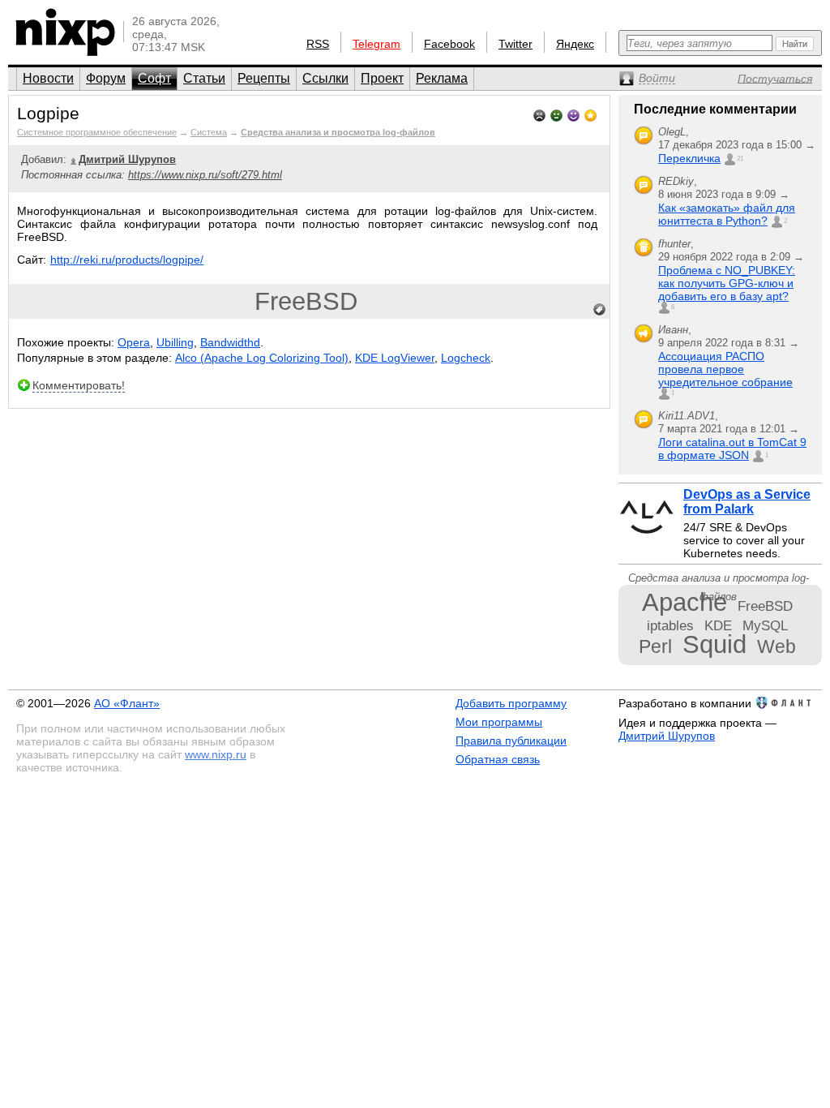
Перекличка (689, 158)
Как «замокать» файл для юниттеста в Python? (726, 214)
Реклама (442, 78)
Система (208, 132)
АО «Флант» (127, 703)
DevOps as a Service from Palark (747, 501)
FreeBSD (306, 301)
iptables (670, 625)
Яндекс (575, 43)
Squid (714, 644)
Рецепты (263, 78)
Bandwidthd (230, 342)
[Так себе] (556, 114)
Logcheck (465, 357)
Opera (134, 342)
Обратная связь (498, 759)
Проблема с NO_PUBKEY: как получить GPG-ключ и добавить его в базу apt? (726, 283)
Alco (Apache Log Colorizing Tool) (262, 357)
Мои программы (499, 721)
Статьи (204, 78)
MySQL (765, 625)
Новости (48, 78)
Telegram (376, 43)
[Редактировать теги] (599, 309)
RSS (317, 43)
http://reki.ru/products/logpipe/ (126, 259)
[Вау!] (590, 114)
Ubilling (175, 342)
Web (776, 646)
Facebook (449, 43)
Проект (382, 78)
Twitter (515, 43)
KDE (718, 625)
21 (740, 158)
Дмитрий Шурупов (666, 735)
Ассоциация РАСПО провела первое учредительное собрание (725, 369)
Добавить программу (511, 703)
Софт (154, 78)
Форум (106, 78)
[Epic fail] (539, 114)
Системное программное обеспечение (97, 132)
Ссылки (325, 78)
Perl (655, 646)
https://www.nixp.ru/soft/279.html (205, 175)
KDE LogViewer (394, 357)
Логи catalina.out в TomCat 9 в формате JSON (732, 449)
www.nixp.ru (215, 754)
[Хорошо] (573, 114)
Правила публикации (511, 740)
